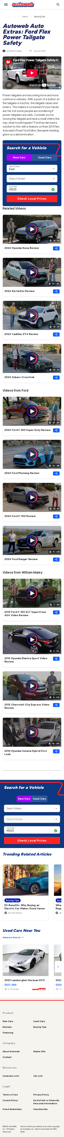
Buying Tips (40, 1026)
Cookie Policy (10, 1100)
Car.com (38, 1075)
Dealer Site (39, 1051)
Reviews (7, 1026)
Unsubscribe (40, 1109)
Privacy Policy (41, 1094)
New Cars (19, 157)
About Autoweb (11, 1051)
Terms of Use (10, 1094)
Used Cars (44, 157)
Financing (8, 1032)
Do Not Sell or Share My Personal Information (46, 1102)
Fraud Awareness (12, 1109)
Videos (25, 16)
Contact (7, 1057)
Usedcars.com (11, 1075)
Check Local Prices (32, 198)
